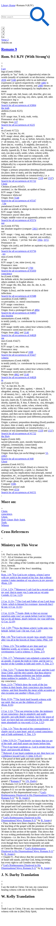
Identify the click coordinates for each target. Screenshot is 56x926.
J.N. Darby (31, 781)
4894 (36, 310)
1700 (30, 268)
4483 (43, 83)
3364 (39, 240)
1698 (30, 352)
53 (46, 453)
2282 (3, 456)
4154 (16, 489)
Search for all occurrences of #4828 (18, 335)
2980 (40, 85)
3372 (46, 240)
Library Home (8, 5)
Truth (4, 522)
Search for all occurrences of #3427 (18, 355)
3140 (26, 332)
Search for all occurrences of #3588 (18, 296)
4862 (16, 332)
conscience (6, 514)
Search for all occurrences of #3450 (18, 270)
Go (2, 37)
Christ (4, 511)
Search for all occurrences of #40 (17, 458)
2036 (3, 80)
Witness (5, 525)
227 (16, 122)
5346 (13, 80)
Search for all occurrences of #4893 (18, 313)
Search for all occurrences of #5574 (18, 220)
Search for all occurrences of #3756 (18, 251)
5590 (13, 484)
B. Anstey (24, 798)
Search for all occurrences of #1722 (18, 181)
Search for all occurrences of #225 (18, 125)
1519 (40, 178)
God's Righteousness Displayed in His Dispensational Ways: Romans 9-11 (27, 795)
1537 (50, 178)
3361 (34, 228)
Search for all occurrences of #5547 (18, 200)
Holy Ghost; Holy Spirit (13, 519)
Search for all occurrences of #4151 (18, 492)
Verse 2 (5, 39)
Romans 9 (16, 781)
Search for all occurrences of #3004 (18, 105)
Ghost (4, 517)
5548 (16, 198)
